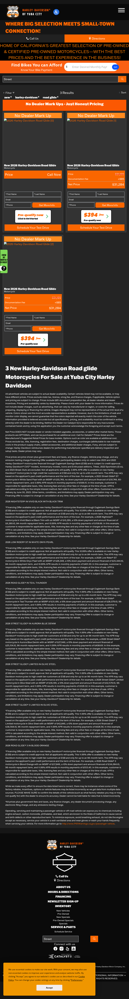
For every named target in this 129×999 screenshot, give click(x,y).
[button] (56, 12)
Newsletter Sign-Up (63, 901)
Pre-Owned (63, 913)
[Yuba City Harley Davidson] (27, 11)
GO (115, 67)
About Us (63, 887)
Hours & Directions (63, 891)
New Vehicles (63, 910)
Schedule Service (63, 931)
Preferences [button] (77, 980)
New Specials (63, 917)
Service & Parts (63, 927)
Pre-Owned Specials (63, 920)
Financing (63, 896)
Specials (63, 923)
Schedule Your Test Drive (33, 227)
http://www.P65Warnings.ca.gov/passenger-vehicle (88, 823)
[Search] (122, 79)
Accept (49, 988)
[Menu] (121, 11)
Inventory (63, 906)
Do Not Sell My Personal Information (100, 975)
